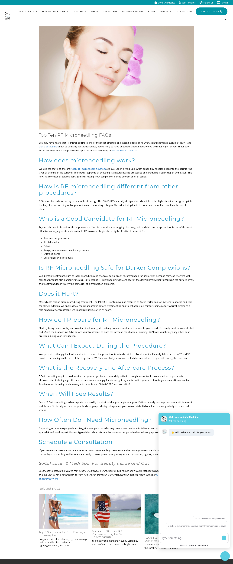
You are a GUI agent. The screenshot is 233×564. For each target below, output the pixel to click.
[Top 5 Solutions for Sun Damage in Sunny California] (63, 511)
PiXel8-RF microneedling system (88, 168)
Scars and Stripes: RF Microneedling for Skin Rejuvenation (108, 534)
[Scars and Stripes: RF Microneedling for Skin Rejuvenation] (116, 510)
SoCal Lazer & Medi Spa (124, 150)
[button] (225, 19)
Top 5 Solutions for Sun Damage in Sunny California (62, 534)
